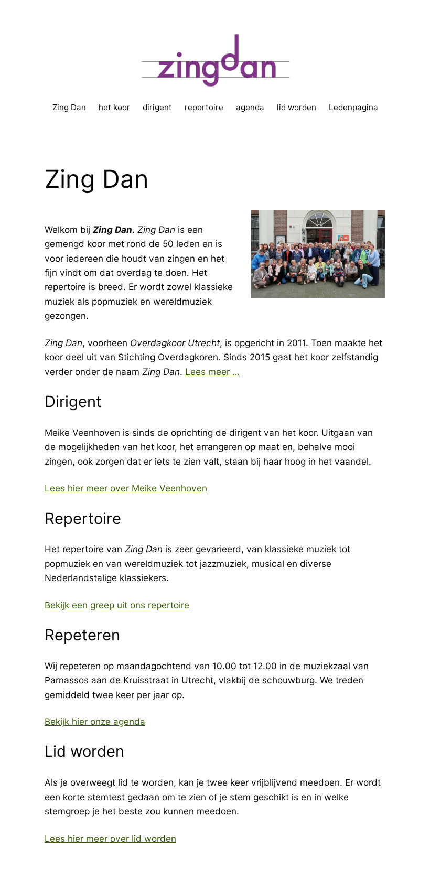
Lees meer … (212, 371)
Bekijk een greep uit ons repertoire (117, 604)
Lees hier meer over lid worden (110, 838)
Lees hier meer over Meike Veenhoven (126, 488)
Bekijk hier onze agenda (95, 721)
